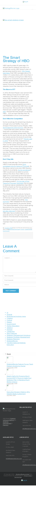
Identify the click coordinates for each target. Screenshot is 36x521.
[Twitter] (16, 348)
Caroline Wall (8, 228)
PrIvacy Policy (28, 475)
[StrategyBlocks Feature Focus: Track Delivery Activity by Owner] (10, 362)
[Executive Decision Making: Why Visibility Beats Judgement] (10, 390)
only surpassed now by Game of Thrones (16, 165)
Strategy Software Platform (9, 419)
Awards (9, 314)
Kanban (9, 330)
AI (7, 313)
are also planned (9, 211)
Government (11, 324)
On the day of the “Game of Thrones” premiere (16, 182)
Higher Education (13, 326)
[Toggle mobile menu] (32, 8)
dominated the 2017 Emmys (13, 128)
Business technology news (16, 229)
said (4, 111)
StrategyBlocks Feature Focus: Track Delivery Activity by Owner (20, 365)
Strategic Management (7, 422)
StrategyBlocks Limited (22, 474)
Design (9, 322)
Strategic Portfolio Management (18, 337)
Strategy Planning (13, 339)
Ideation (10, 328)
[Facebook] (14, 348)
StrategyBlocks (12, 341)
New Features (12, 333)
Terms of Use (18, 477)
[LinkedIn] (21, 348)
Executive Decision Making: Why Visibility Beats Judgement (18, 393)
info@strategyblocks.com (27, 428)
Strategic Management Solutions (18, 335)
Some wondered (24, 170)
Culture (9, 320)
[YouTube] (19, 348)
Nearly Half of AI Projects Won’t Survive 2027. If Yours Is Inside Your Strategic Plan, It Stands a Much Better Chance (19, 379)
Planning (5, 425)
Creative (10, 318)
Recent (9, 354)
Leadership (28, 229)
